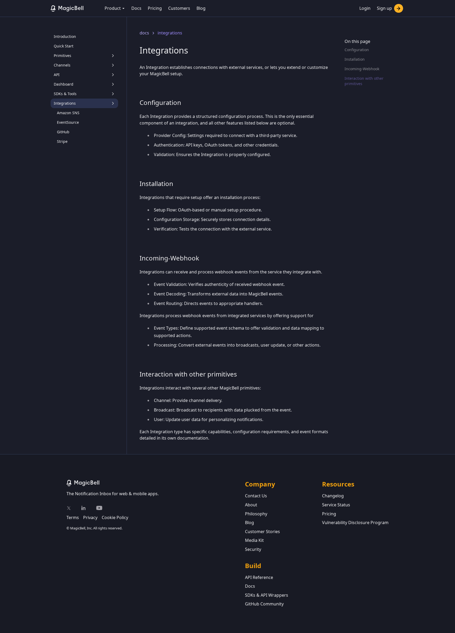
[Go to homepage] (155, 483)
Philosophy (256, 514)
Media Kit (254, 540)
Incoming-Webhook (362, 68)
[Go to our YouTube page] (99, 508)
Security (253, 549)
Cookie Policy (115, 517)
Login (365, 8)
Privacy (90, 517)
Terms (72, 517)
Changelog (333, 496)
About (251, 505)
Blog (201, 8)
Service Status (336, 505)
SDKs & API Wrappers (266, 595)
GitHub (63, 131)
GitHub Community (264, 604)
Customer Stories (262, 531)
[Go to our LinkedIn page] (83, 508)
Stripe (62, 141)
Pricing (155, 8)
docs (144, 33)
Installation (355, 59)
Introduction (65, 36)
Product (113, 8)
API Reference (259, 577)
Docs (136, 8)
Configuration (357, 49)
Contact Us (256, 496)
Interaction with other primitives (364, 81)
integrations (170, 33)
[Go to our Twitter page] (68, 508)
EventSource (68, 122)
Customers (179, 8)
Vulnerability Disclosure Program (355, 522)
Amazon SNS (68, 112)
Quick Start (63, 45)
